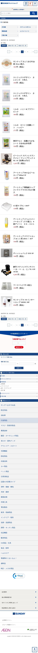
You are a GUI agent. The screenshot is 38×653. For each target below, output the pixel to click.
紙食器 (3, 383)
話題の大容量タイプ (8, 482)
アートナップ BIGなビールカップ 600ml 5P (24, 174)
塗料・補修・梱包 (7, 487)
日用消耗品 (5, 476)
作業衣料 (4, 461)
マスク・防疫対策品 (8, 425)
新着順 (4, 45)
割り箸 (3, 390)
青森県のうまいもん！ (9, 558)
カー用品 (4, 466)
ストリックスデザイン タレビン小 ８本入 (23, 78)
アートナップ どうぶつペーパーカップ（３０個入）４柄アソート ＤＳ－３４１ (24, 221)
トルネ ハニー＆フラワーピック (23, 110)
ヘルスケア (5, 553)
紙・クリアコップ (6, 388)
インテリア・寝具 (7, 517)
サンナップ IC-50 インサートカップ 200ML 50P (23, 301)
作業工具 (4, 502)
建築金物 (4, 497)
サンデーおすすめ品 (8, 405)
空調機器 (4, 451)
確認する (19, 347)
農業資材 (4, 431)
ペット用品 (5, 471)
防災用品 (4, 410)
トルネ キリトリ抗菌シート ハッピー (23, 126)
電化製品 (4, 507)
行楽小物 (4, 35)
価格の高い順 (22, 45)
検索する (19, 368)
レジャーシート (24, 31)
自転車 (3, 415)
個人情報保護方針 (7, 597)
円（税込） (19, 67)
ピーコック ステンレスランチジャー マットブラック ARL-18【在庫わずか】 (24, 158)
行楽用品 (3, 18)
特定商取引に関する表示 (8, 608)
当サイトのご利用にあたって (10, 602)
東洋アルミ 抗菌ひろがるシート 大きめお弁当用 (23, 142)
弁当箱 (4, 27)
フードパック (5, 386)
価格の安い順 (12, 45)
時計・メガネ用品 (7, 568)
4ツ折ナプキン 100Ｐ (21, 206)
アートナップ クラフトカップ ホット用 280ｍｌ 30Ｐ (24, 237)
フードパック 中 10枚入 (22, 285)
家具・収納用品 (6, 512)
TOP (34, 650)
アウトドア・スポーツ (9, 446)
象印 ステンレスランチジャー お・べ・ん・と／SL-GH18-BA (24, 269)
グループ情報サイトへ (8, 624)
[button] (19, 576)
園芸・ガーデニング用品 (9, 436)
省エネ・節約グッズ (8, 441)
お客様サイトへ (6, 620)
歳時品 (3, 563)
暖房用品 (4, 538)
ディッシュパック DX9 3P (23, 253)
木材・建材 (5, 492)
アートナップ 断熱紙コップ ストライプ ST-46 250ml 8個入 (24, 189)
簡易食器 (4, 31)
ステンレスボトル (25, 27)
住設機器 (4, 533)
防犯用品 (4, 456)
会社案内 (4, 592)
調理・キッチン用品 (8, 527)
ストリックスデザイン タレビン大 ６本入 (23, 94)
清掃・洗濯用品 (6, 522)
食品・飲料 (5, 548)
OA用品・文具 (6, 543)
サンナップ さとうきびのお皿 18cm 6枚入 (24, 63)
